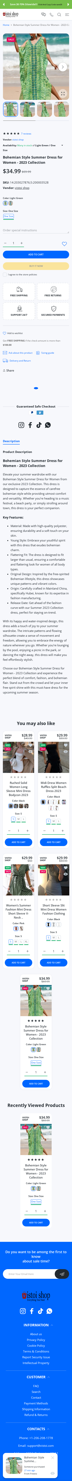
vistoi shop (18, 139)
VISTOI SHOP (8, 736)
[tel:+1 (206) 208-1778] (51, 14)
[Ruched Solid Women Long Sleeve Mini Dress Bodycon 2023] (18, 757)
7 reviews (26, 133)
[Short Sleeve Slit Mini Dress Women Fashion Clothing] (53, 880)
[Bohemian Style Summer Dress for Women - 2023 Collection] (36, 1000)
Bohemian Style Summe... (34, 1459)
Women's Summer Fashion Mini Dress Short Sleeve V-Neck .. (18, 912)
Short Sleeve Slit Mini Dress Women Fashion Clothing (53, 909)
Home (6, 25)
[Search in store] (59, 14)
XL (26, 941)
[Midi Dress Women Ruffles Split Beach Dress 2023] (53, 757)
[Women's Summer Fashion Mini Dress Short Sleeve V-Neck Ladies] (18, 880)
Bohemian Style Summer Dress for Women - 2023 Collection (36, 1032)
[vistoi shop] (10, 14)
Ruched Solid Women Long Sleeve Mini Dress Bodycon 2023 (18, 789)
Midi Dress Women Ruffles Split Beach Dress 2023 (53, 787)
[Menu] (67, 14)
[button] (3, 4)
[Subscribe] (62, 1274)
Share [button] (10, 370)
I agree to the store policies (22, 274)
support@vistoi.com (40, 1446)
